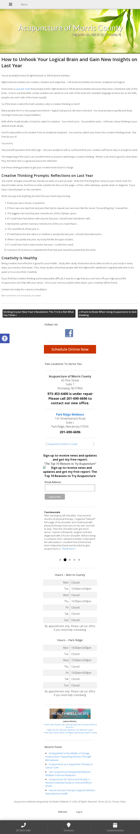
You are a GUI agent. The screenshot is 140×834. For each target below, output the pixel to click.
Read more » (51, 555)
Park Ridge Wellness (70, 414)
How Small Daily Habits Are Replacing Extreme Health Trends (70, 732)
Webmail (62, 811)
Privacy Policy (119, 801)
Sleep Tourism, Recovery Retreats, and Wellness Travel (70, 730)
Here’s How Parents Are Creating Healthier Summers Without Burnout (70, 726)
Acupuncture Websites (25, 801)
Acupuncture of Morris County (62, 444)
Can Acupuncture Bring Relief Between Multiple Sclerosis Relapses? (68, 773)
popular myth (23, 88)
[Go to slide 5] (79, 560)
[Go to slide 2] (65, 560)
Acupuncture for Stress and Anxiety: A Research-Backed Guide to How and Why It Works (68, 783)
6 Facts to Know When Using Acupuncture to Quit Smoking (108, 313)
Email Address (53, 482)
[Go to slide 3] (69, 560)
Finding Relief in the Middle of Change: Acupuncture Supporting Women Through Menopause (68, 756)
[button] (4, 338)
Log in (79, 811)
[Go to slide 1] (60, 560)
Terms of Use (104, 801)
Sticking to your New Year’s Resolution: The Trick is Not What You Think (38, 313)
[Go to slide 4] (74, 560)
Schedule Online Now (70, 349)
